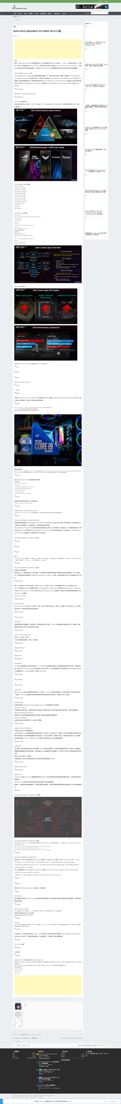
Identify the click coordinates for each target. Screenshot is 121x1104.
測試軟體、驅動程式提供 (44, 1058)
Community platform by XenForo (25, 1095)
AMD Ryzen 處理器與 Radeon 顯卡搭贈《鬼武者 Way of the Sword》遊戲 (96, 129)
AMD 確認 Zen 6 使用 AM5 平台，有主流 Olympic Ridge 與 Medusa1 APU (96, 43)
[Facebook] (107, 1096)
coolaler (15, 35)
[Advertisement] (48, 49)
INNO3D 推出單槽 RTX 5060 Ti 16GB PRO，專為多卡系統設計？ (95, 85)
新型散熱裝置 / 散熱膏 (43, 1066)
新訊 (15, 26)
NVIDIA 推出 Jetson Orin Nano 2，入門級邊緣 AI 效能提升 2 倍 (95, 170)
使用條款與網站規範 (87, 1045)
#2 (81, 1003)
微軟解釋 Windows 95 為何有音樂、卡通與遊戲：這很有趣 (96, 234)
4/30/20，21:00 (16, 36)
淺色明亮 (19, 1045)
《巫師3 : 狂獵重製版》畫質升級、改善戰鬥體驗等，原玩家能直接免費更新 (96, 107)
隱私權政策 (94, 1045)
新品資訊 (41, 1074)
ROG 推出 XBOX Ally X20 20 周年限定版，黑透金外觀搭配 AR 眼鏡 (95, 191)
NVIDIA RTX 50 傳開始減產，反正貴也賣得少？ (96, 150)
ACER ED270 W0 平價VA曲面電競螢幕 (47, 1085)
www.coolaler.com (21, 1027)
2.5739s (31, 1097)
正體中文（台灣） (26, 1045)
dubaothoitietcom (31, 1057)
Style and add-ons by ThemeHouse (46, 1095)
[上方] (104, 1045)
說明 (99, 1045)
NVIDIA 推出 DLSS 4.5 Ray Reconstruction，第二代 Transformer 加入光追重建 (93, 212)
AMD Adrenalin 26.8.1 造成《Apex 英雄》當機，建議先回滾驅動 (96, 65)
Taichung (20, 1025)
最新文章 (41, 1051)
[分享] (80, 1003)
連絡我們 (80, 1045)
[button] (22, 13)
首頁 (102, 1045)
